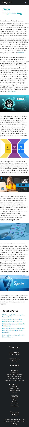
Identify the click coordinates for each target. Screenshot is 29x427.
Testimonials (14, 404)
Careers (14, 402)
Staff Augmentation (14, 378)
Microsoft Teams (15, 390)
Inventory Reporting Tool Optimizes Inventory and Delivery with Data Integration (13, 330)
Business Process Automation (14, 380)
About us (14, 398)
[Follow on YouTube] (18, 365)
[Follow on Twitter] (13, 365)
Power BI (14, 392)
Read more (20, 53)
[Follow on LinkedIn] (16, 365)
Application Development (15, 376)
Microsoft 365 (14, 372)
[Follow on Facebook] (10, 365)
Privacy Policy (14, 421)
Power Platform (14, 388)
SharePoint (14, 386)
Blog (14, 400)
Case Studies (14, 406)
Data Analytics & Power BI (15, 374)
